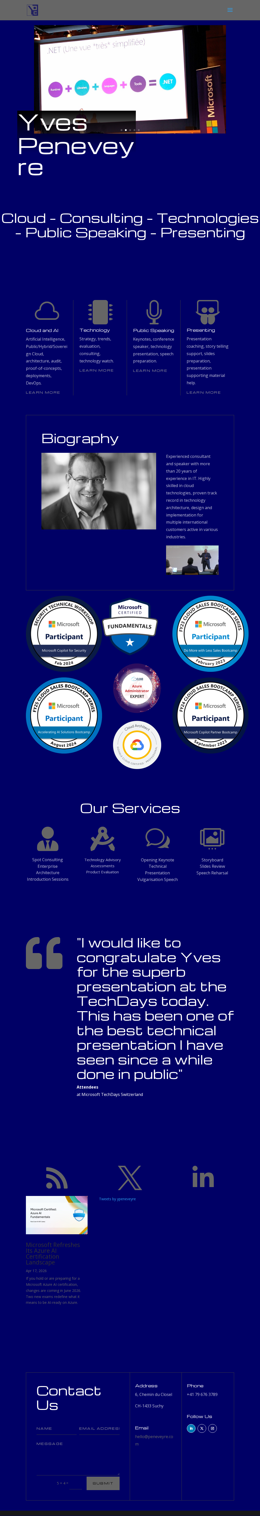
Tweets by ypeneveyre (117, 1198)
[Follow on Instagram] (212, 1428)
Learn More (43, 392)
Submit (103, 1483)
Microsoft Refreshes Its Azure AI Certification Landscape (53, 1253)
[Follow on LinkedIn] (191, 1428)
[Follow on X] (202, 1428)
